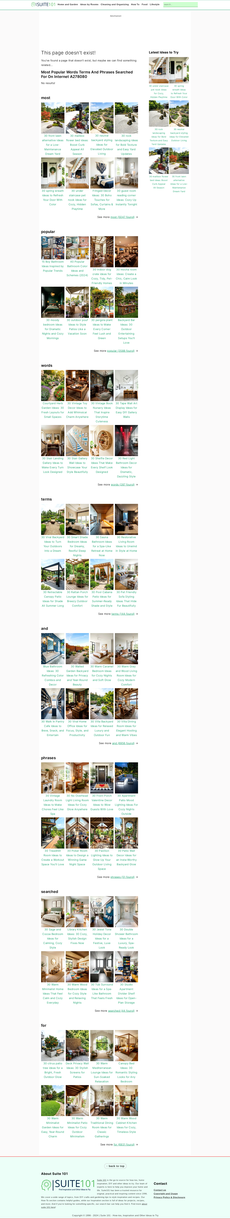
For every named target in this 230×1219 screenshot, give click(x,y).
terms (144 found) (123, 613)
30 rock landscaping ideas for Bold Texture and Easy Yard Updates (126, 144)
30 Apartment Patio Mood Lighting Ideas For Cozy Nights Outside (126, 804)
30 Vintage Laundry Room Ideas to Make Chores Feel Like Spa (53, 804)
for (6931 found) (124, 1144)
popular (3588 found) (121, 350)
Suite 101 (101, 1180)
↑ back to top (115, 1166)
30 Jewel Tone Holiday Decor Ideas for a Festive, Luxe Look (102, 938)
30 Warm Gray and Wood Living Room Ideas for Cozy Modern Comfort (126, 675)
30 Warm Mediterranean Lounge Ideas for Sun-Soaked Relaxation (102, 1072)
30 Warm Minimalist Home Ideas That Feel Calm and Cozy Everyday (53, 993)
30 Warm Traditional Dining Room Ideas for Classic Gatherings (102, 1127)
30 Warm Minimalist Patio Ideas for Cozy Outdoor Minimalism (77, 1127)
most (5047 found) (122, 217)
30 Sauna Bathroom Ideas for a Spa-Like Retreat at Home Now (102, 546)
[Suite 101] (43, 4)
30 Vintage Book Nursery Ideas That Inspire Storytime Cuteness (102, 412)
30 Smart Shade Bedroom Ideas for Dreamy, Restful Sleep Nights (77, 546)
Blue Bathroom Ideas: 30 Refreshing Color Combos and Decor (53, 675)
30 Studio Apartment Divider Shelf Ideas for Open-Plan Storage (126, 993)
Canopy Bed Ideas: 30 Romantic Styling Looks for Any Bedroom (126, 1072)
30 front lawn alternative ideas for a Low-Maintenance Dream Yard (52, 144)
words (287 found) (123, 484)
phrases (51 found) (122, 877)
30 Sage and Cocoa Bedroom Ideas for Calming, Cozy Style (52, 938)
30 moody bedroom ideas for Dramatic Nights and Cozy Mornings (53, 329)
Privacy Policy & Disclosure (169, 1197)
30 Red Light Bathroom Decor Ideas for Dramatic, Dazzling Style (126, 467)
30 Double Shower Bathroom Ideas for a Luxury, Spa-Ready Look (126, 938)
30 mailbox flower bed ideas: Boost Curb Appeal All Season (77, 144)
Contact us (160, 1190)
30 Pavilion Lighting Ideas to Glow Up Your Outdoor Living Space (102, 859)
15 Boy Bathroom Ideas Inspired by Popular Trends (53, 266)
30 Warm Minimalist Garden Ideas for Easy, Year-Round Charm (52, 1127)
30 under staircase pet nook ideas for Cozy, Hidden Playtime (77, 200)
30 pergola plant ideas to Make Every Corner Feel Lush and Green (102, 329)
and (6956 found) (123, 743)
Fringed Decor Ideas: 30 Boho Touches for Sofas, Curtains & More (102, 200)
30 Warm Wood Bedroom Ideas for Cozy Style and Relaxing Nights (77, 993)
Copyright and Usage (166, 1194)
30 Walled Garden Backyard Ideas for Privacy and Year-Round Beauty (77, 675)
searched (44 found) (121, 1010)
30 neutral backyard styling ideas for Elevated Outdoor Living (102, 144)
